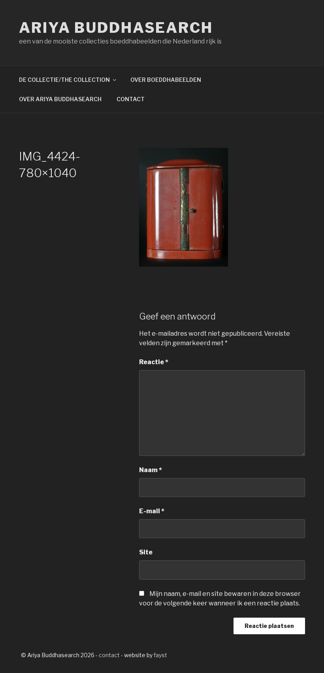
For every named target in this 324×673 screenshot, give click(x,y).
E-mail (151, 511)
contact (109, 655)
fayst (160, 655)
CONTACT (131, 99)
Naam (150, 470)
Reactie (153, 362)
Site (146, 552)
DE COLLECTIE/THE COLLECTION (64, 79)
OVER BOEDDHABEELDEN (165, 79)
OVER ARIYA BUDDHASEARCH (60, 99)
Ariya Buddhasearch (116, 27)
